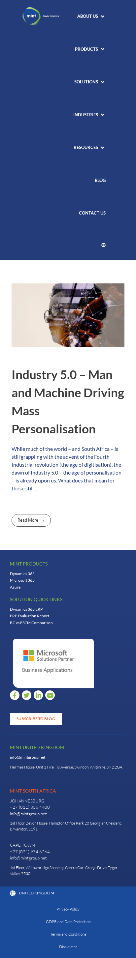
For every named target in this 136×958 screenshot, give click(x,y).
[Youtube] (50, 695)
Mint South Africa (33, 791)
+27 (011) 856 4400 (30, 807)
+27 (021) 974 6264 (30, 851)
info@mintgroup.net (27, 757)
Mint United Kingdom (37, 747)
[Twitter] (26, 695)
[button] (91, 16)
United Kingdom (36, 892)
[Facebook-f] (14, 695)
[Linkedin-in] (38, 695)
